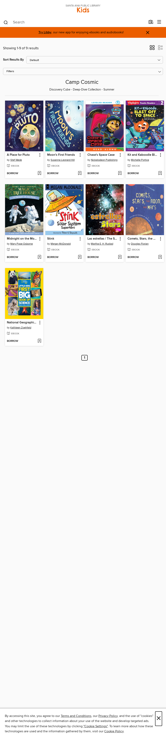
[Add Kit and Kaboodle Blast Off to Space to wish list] (160, 173)
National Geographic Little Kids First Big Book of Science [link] (22, 322)
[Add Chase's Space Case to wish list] (119, 173)
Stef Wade (16, 160)
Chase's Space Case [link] (101, 155)
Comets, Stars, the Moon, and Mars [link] (143, 239)
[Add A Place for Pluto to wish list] (39, 173)
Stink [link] (50, 239)
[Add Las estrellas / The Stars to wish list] (119, 257)
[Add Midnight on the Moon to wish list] (39, 257)
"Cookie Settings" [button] (95, 726)
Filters (10, 71)
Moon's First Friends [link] (61, 155)
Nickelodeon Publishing (104, 160)
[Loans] (151, 23)
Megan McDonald (61, 243)
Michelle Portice (140, 160)
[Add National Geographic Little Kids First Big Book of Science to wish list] (39, 341)
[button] (152, 49)
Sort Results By (13, 60)
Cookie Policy (113, 731)
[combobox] (74, 22)
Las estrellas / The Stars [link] (102, 239)
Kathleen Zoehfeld (20, 327)
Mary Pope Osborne (21, 243)
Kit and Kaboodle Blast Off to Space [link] (143, 155)
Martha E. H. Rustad (102, 243)
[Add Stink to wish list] (79, 257)
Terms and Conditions (76, 716)
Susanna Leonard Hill (63, 160)
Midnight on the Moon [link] (22, 239)
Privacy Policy (108, 716)
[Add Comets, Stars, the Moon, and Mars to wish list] (160, 257)
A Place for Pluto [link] (18, 155)
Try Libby (44, 32)
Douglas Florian (140, 243)
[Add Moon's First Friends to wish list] (79, 173)
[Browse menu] (159, 22)
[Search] (6, 22)
